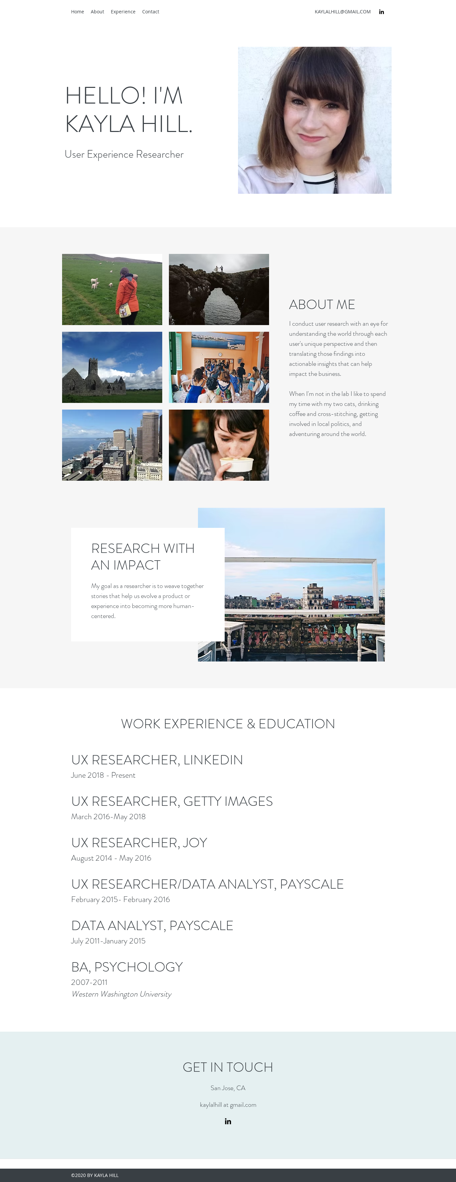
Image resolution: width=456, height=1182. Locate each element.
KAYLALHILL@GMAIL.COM (343, 11)
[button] (112, 289)
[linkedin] (381, 11)
